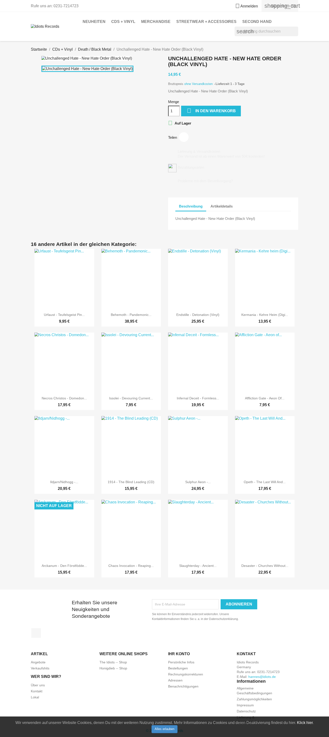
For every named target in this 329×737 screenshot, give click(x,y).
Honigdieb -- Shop (113, 668)
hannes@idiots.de (262, 677)
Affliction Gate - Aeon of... (264, 398)
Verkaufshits (40, 668)
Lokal (35, 697)
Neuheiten (94, 22)
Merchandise (156, 22)
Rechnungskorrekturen (185, 674)
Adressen (175, 680)
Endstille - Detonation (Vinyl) (197, 315)
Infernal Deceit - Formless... (198, 398)
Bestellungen (178, 668)
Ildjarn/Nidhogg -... (64, 482)
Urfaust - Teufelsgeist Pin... (64, 315)
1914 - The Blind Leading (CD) (131, 482)
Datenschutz (246, 711)
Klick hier (305, 723)
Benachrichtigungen (183, 686)
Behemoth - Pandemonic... (131, 315)
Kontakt (36, 691)
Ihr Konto (179, 654)
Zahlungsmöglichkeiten (254, 699)
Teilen (184, 137)
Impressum (245, 705)
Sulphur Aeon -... (198, 482)
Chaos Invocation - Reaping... (131, 566)
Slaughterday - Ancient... (198, 566)
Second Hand (257, 22)
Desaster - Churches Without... (264, 566)
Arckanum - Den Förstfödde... (64, 566)
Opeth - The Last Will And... (265, 482)
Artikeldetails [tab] (222, 206)
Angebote (38, 662)
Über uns (38, 685)
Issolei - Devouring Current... (131, 398)
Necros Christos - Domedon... (64, 398)
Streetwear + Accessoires (206, 22)
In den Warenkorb (211, 110)
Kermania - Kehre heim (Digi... (264, 315)
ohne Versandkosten (199, 84)
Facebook (36, 633)
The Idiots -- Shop (113, 662)
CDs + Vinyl (123, 22)
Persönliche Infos (181, 662)
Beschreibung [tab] (191, 206)
